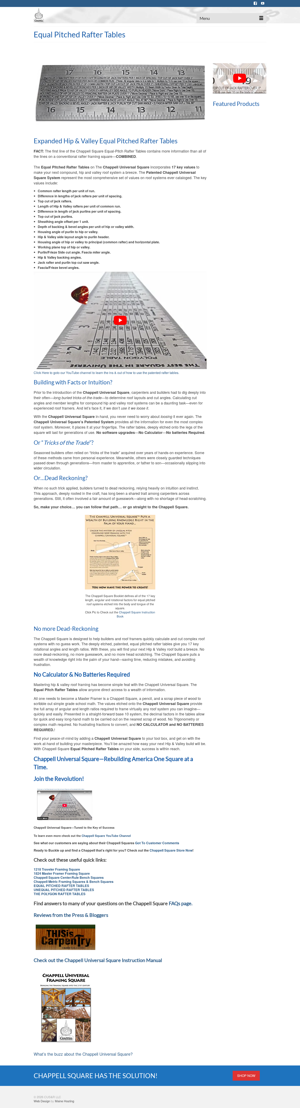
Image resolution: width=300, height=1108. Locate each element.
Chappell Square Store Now (171, 850)
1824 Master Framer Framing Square (62, 873)
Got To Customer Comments (157, 843)
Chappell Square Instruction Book (136, 614)
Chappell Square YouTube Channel (106, 836)
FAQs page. (180, 903)
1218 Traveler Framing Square (57, 869)
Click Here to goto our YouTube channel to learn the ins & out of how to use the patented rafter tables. (106, 372)
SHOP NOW (246, 1075)
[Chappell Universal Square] (70, 15)
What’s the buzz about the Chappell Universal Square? (83, 1054)
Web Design (42, 1101)
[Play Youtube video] (120, 320)
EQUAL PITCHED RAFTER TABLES (61, 885)
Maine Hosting (64, 1101)
